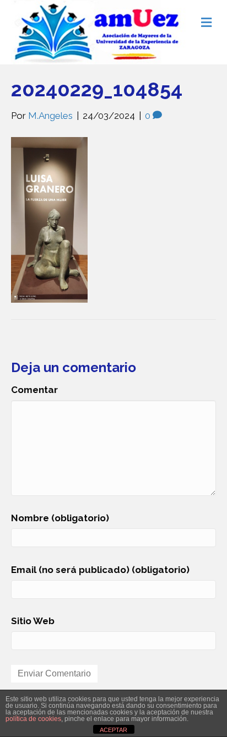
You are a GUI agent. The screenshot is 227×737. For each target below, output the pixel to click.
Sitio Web (33, 620)
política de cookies (33, 719)
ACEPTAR (113, 730)
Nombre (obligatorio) (60, 517)
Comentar (34, 389)
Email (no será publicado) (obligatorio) (100, 569)
